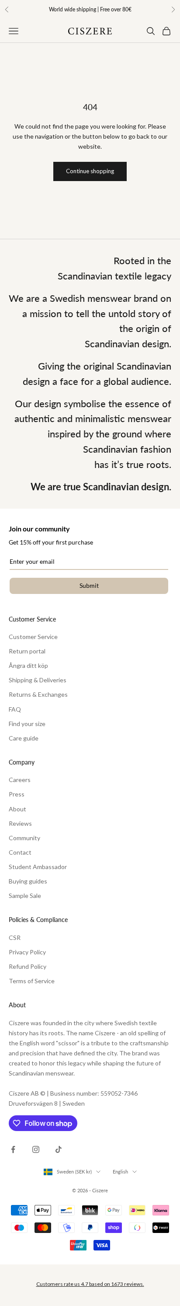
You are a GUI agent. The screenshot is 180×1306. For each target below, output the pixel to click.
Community (24, 838)
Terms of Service (32, 981)
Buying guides (28, 881)
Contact (20, 852)
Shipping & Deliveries (37, 680)
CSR (15, 937)
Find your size (27, 723)
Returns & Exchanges (38, 694)
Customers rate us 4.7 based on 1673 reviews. (90, 1284)
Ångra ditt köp (28, 665)
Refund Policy (27, 966)
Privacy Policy (27, 952)
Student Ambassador (38, 866)
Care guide (23, 738)
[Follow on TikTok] (58, 1149)
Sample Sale (25, 895)
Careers (20, 779)
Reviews (20, 823)
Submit (89, 585)
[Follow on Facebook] (13, 1149)
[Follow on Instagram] (35, 1149)
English (120, 1171)
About (17, 809)
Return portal (27, 651)
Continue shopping (90, 171)
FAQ (15, 709)
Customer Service (33, 636)
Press (16, 794)
